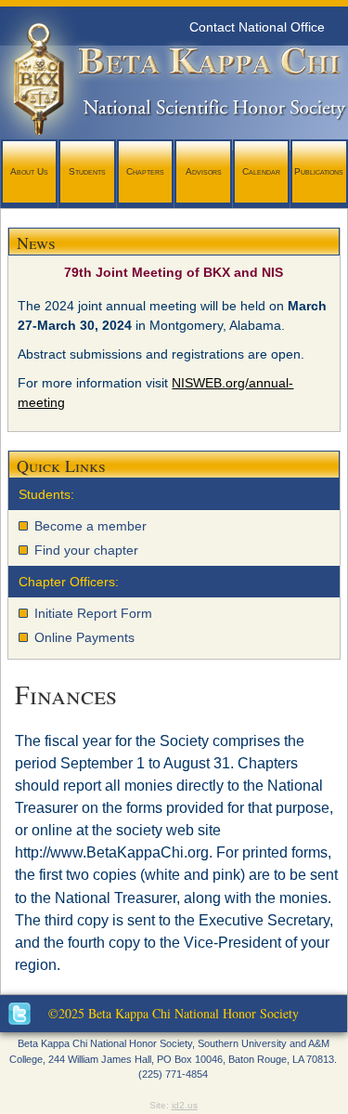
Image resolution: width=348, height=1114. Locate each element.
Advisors (204, 171)
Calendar (261, 171)
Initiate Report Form (93, 613)
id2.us (185, 1105)
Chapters (145, 171)
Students (87, 171)
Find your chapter (86, 550)
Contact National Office (257, 27)
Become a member (90, 525)
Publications (318, 171)
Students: (46, 494)
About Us (29, 171)
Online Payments (84, 637)
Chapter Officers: (69, 581)
